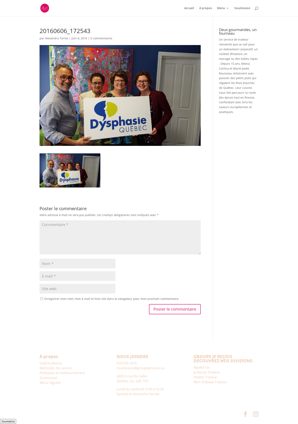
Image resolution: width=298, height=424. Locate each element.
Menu (221, 8)
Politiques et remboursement (62, 373)
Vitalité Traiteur (205, 377)
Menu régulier (50, 382)
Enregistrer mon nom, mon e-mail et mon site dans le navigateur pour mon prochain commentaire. (111, 299)
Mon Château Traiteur (210, 382)
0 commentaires (101, 38)
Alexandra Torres (56, 38)
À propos (205, 8)
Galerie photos (51, 363)
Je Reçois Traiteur (207, 372)
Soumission (242, 8)
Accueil (189, 8)
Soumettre (8, 421)
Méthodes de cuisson (56, 368)
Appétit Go (202, 367)
